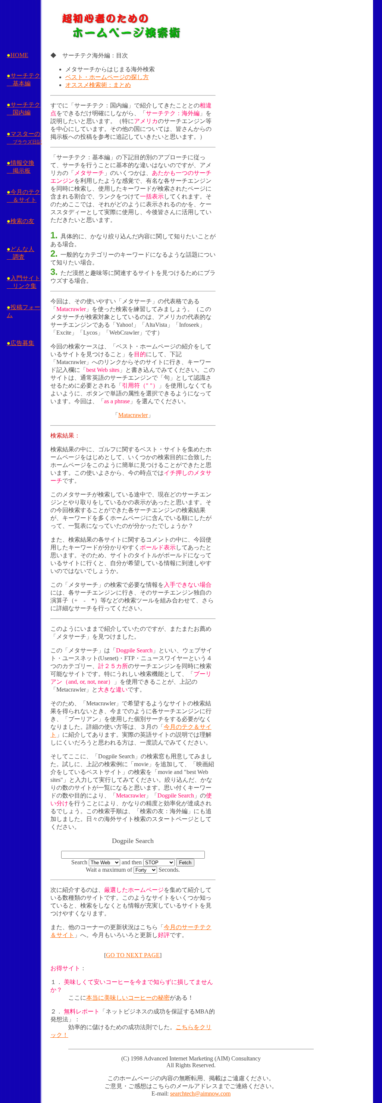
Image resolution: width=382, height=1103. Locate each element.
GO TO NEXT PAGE (133, 955)
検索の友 (20, 221)
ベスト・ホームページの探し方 (107, 77)
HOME (17, 55)
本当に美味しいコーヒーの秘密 (128, 997)
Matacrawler (133, 415)
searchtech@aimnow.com (200, 1093)
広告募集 (20, 343)
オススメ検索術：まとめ (98, 85)
